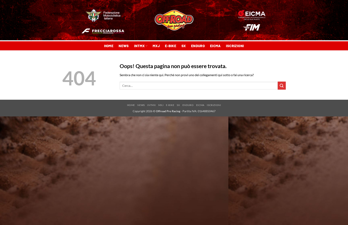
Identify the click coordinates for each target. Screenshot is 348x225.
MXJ (156, 46)
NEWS (124, 46)
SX (183, 46)
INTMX (139, 46)
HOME (108, 46)
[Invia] (282, 85)
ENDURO (198, 46)
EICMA (215, 46)
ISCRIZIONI (235, 46)
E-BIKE (170, 46)
